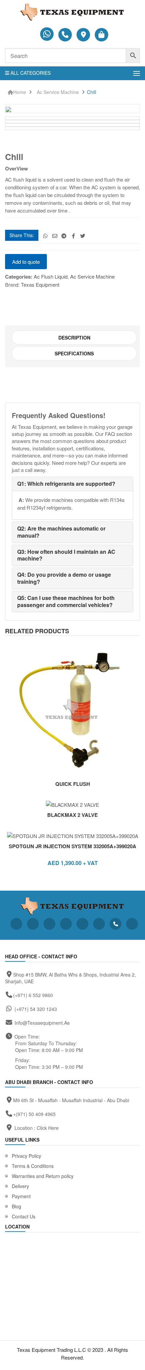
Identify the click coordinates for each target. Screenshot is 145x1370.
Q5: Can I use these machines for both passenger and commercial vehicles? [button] (66, 601)
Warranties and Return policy (43, 1176)
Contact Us (23, 1216)
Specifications (74, 353)
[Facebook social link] (73, 235)
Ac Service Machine (58, 92)
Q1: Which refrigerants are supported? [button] (66, 483)
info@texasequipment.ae (42, 1022)
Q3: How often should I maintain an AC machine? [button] (66, 555)
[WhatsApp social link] (45, 235)
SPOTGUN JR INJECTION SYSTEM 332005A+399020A (72, 846)
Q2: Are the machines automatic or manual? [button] (61, 531)
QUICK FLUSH (72, 784)
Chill (91, 92)
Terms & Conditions (33, 1165)
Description (74, 337)
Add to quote (26, 261)
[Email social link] (55, 235)
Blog (16, 1206)
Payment (21, 1196)
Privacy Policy (26, 1155)
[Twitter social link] (83, 235)
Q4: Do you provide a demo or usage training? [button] (64, 578)
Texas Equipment (40, 284)
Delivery (20, 1186)
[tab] (74, 337)
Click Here (48, 1127)
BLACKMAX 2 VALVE (72, 815)
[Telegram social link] (64, 235)
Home (19, 92)
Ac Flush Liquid (50, 276)
